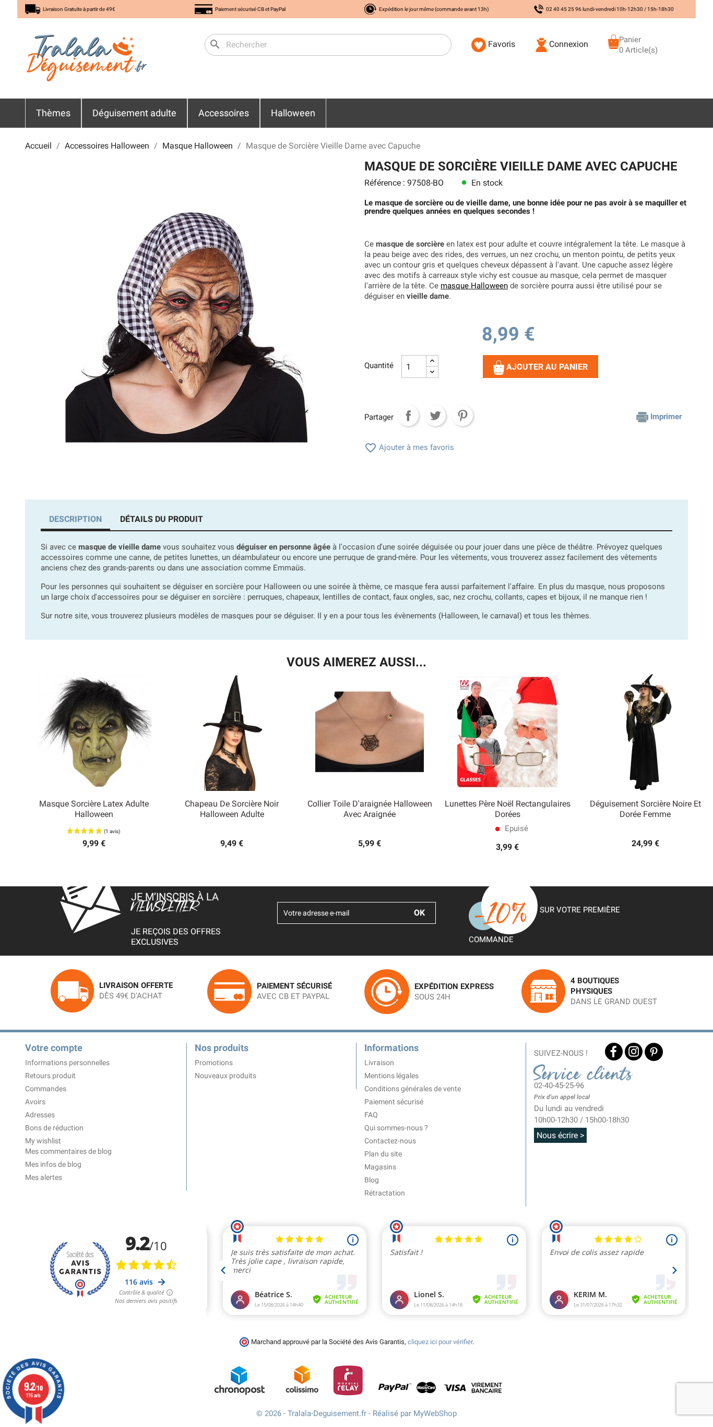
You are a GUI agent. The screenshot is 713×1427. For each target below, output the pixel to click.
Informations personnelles (67, 1062)
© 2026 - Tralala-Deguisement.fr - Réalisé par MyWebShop (356, 1413)
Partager (408, 415)
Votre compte (53, 1047)
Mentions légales (391, 1075)
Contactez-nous (390, 1141)
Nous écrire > (560, 1135)
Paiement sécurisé (393, 1101)
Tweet (435, 415)
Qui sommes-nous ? (396, 1128)
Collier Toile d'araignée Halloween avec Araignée (369, 809)
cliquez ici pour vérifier (440, 1342)
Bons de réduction (54, 1128)
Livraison (379, 1062)
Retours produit (50, 1075)
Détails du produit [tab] (161, 519)
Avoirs (35, 1101)
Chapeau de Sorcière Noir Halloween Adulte (232, 809)
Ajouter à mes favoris (409, 447)
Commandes (45, 1088)
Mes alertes (43, 1177)
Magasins (380, 1167)
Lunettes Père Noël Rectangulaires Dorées (508, 809)
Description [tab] (75, 519)
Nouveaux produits (225, 1075)
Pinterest (462, 415)
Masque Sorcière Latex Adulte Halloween (94, 809)
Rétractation (384, 1193)
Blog (371, 1180)
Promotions (214, 1062)
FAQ (371, 1115)
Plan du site (383, 1154)
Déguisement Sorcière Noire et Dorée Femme (645, 809)
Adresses (40, 1115)
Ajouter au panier (546, 367)
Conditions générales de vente (412, 1088)
